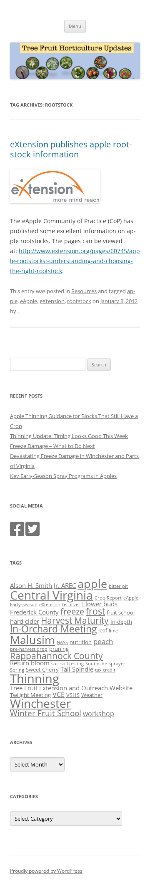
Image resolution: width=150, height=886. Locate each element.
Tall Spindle (76, 669)
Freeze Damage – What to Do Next (52, 446)
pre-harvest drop (29, 649)
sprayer (117, 664)
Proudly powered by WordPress (46, 870)
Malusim (32, 639)
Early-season (24, 604)
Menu (75, 26)
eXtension (52, 301)
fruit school (121, 612)
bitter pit (118, 586)
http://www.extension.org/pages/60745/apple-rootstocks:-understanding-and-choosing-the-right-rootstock (75, 261)
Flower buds (100, 604)
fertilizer (71, 604)
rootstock (79, 301)
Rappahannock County (56, 656)
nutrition (81, 642)
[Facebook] (17, 533)
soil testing (72, 664)
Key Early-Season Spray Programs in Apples (63, 476)
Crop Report (108, 598)
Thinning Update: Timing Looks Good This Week (69, 436)
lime (113, 631)
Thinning (34, 678)
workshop (98, 713)
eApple (28, 301)
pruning (59, 648)
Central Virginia (51, 595)
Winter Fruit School (45, 713)
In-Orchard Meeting (53, 628)
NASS (62, 642)
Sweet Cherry (42, 669)
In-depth (121, 621)
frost (95, 611)
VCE (58, 694)
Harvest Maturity (75, 620)
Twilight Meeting (30, 695)
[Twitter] (32, 533)
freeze (72, 611)
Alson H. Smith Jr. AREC (43, 585)
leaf (102, 630)
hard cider (24, 621)
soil (55, 664)
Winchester (40, 703)
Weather (91, 695)
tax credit (105, 670)
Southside (96, 664)
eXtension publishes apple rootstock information (71, 149)
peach (103, 641)
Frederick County (34, 612)
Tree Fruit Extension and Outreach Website (71, 688)
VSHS (73, 695)
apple (92, 583)
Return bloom (30, 663)
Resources (84, 291)
